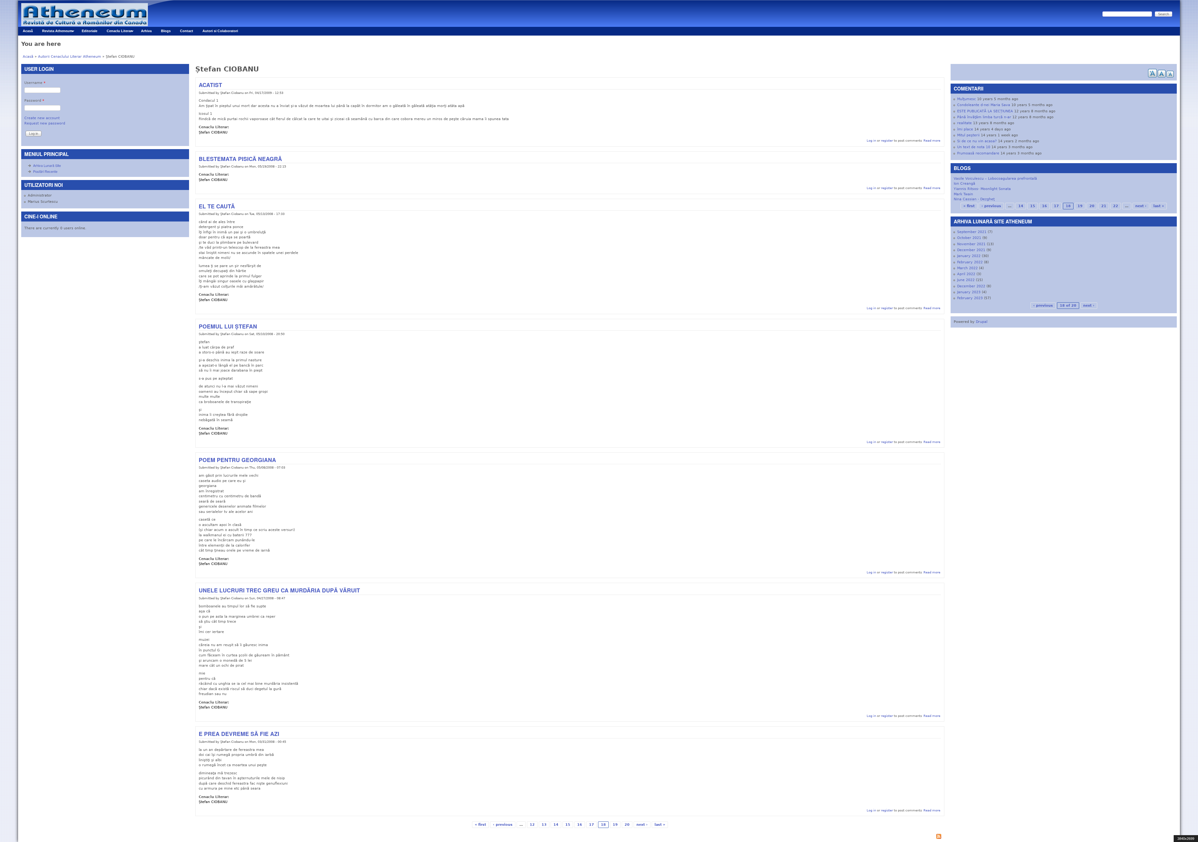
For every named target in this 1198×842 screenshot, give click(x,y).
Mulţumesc (966, 99)
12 (532, 825)
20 (627, 825)
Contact (186, 31)
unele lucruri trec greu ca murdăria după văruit (279, 590)
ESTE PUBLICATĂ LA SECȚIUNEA (985, 111)
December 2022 (971, 286)
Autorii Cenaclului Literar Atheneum (69, 57)
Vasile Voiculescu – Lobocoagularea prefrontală (995, 179)
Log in (871, 140)
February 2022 (970, 262)
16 (579, 825)
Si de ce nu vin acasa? (977, 141)
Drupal (981, 322)
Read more (931, 140)
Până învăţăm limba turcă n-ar (984, 117)
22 (1115, 206)
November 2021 (971, 244)
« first (480, 825)
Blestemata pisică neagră (240, 159)
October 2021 (969, 238)
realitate (964, 123)
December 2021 (971, 250)
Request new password (44, 123)
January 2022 (969, 256)
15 (567, 825)
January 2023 (969, 292)
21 (1103, 206)
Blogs (166, 31)
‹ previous (503, 825)
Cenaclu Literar (117, 32)
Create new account (42, 118)
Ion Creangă (964, 184)
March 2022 (967, 268)
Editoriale (89, 31)
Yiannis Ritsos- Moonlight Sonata (982, 189)
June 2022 (966, 280)
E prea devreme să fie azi (239, 733)
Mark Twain (963, 194)
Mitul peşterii (968, 135)
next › (642, 825)
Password (34, 101)
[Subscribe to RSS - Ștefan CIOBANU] (569, 837)
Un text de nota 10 (973, 147)
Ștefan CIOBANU (213, 132)
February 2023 (970, 298)
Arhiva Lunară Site (47, 165)
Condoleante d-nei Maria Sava (983, 105)
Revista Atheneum (54, 32)
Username (35, 83)
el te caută (217, 206)
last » (660, 825)
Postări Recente (45, 171)
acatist (210, 85)
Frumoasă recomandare (978, 153)
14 (555, 825)
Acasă (28, 31)
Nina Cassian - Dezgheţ (974, 199)
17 (591, 825)
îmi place (965, 129)
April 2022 (966, 274)
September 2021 (971, 232)
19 (615, 825)
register (887, 140)
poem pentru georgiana (237, 460)
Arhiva (146, 31)
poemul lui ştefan (228, 326)
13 (544, 825)
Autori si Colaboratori (220, 31)
